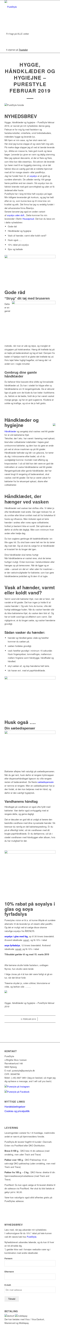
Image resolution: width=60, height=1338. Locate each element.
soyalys (33, 175)
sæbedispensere (46, 782)
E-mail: (7, 1285)
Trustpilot (23, 49)
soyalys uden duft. (16, 215)
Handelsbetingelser (14, 1106)
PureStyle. (32, 1236)
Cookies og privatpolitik (17, 1111)
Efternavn (9, 1271)
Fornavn (8, 1258)
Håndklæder (10, 431)
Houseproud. (28, 218)
